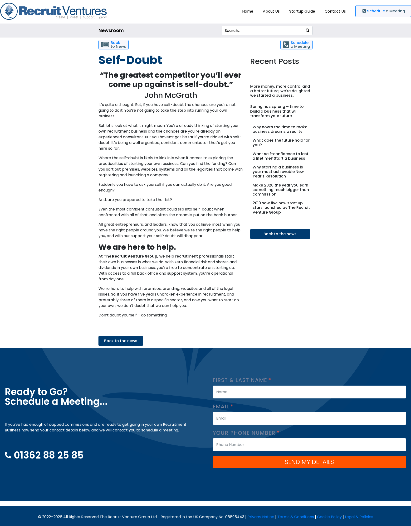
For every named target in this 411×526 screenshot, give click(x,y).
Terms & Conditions (295, 517)
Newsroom (111, 30)
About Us (271, 11)
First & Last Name (241, 380)
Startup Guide (302, 11)
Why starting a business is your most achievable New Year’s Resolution (278, 171)
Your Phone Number (245, 433)
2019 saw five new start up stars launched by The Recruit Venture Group (281, 207)
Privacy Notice (260, 517)
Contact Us (335, 11)
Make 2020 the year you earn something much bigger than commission (281, 189)
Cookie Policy (329, 517)
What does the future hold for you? (281, 143)
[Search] (307, 30)
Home (247, 11)
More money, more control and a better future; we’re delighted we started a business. (280, 91)
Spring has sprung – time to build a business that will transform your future (277, 111)
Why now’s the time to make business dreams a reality (280, 129)
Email (222, 406)
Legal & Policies (359, 517)
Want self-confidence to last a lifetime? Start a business (280, 156)
